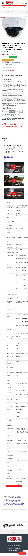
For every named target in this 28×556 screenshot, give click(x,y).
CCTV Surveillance (17, 499)
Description (4, 138)
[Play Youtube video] (14, 167)
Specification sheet (8, 156)
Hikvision (21, 506)
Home (2, 12)
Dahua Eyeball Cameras (15, 501)
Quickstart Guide (8, 159)
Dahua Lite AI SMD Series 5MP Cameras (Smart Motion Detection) (14, 504)
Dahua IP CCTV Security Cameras (12, 503)
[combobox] (12, 7)
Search (25, 7)
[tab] (4, 139)
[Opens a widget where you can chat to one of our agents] (22, 553)
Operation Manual (8, 157)
